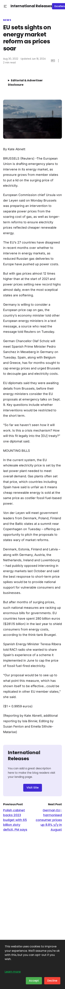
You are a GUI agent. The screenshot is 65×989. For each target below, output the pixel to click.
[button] (5, 6)
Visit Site (33, 788)
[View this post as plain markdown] (53, 60)
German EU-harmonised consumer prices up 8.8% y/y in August (49, 820)
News (7, 20)
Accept (34, 981)
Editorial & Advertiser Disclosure (25, 82)
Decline (52, 981)
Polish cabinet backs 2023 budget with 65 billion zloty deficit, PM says (15, 820)
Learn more (13, 972)
